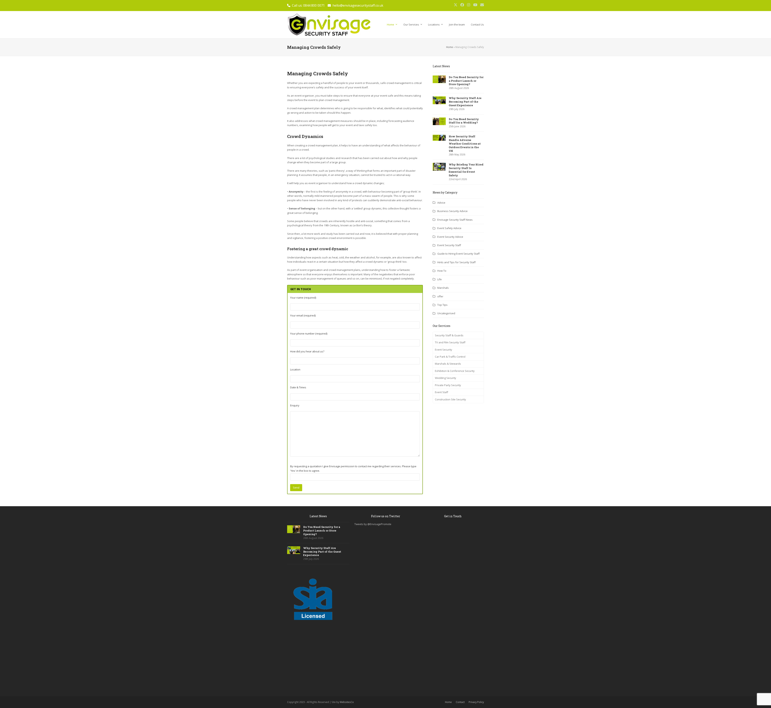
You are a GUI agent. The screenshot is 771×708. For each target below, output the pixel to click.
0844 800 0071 (314, 5)
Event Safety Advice (449, 228)
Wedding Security (445, 378)
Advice (441, 202)
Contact (460, 702)
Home (449, 47)
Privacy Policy (476, 702)
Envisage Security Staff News (455, 219)
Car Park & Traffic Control (450, 356)
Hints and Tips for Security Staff (456, 262)
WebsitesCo (347, 702)
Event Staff (441, 392)
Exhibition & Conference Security (455, 371)
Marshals (443, 288)
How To (441, 270)
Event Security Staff (449, 245)
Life (439, 279)
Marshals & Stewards (448, 363)
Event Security (443, 349)
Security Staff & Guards (449, 335)
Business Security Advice (452, 211)
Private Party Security (448, 385)
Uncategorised (446, 313)
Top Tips (442, 305)
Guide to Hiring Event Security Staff (458, 253)
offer (440, 296)
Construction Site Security (450, 399)
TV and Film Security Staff (450, 342)
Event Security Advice (450, 237)
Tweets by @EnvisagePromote (372, 524)
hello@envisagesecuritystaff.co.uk (357, 5)
